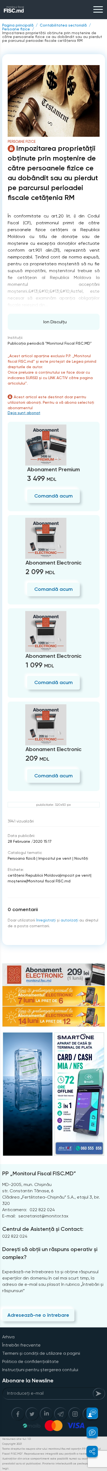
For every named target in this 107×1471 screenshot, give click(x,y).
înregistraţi (46, 920)
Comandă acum (53, 496)
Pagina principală (17, 25)
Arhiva (8, 1336)
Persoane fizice (16, 29)
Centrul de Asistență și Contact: (42, 1229)
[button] (89, 1413)
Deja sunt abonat (24, 413)
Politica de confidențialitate (30, 1361)
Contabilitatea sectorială (63, 25)
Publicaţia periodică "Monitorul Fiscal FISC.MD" (50, 343)
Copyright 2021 (12, 1443)
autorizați (69, 920)
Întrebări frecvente (21, 1345)
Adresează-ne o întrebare (38, 1315)
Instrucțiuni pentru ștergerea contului (40, 1369)
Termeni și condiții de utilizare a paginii (41, 1353)
